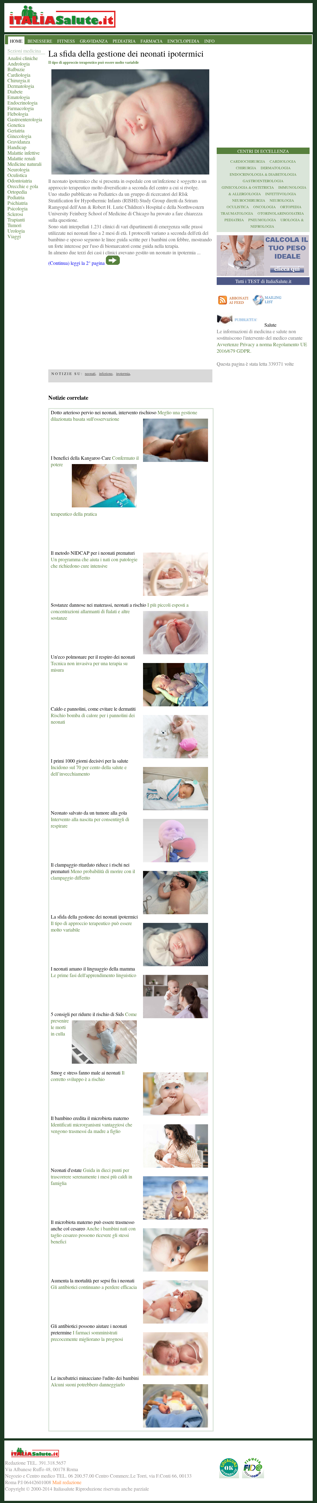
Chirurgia (246, 167)
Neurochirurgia (248, 200)
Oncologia (264, 206)
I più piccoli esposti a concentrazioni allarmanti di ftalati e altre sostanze (120, 611)
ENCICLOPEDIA (183, 41)
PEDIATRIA (124, 41)
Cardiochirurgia (247, 161)
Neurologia (18, 169)
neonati (90, 373)
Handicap (16, 147)
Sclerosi (15, 214)
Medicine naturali (24, 164)
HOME (16, 41)
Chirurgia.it (18, 80)
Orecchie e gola (22, 186)
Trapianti (16, 219)
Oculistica (17, 175)
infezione (105, 373)
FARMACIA (152, 41)
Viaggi (14, 236)
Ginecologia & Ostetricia (248, 187)
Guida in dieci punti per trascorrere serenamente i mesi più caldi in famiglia (91, 1176)
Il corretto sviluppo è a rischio (87, 1075)
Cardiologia (18, 74)
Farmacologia (20, 108)
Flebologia (17, 113)
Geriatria (15, 130)
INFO (209, 41)
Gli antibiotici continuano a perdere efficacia (94, 1287)
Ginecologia (19, 136)
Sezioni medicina (24, 50)
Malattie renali (21, 158)
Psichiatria (17, 203)
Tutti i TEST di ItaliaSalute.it (263, 281)
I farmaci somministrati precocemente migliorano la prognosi (87, 1335)
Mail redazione (66, 1482)
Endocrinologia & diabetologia (263, 174)
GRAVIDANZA (94, 41)
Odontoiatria (19, 180)
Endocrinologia (22, 102)
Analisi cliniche (22, 58)
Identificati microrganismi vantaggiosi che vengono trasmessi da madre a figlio (91, 1127)
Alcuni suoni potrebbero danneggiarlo (88, 1384)
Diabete (15, 91)
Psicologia (17, 208)
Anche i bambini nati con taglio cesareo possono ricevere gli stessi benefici (93, 1235)
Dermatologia (20, 86)
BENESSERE (40, 41)
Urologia (16, 230)
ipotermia (123, 373)
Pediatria (15, 197)
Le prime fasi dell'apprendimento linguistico (93, 975)
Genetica (16, 125)
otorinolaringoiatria (281, 213)
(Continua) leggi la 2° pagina (76, 263)
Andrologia (18, 63)
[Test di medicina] (263, 274)
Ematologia (18, 97)
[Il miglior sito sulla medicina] (240, 324)
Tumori (14, 225)
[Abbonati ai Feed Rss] (233, 305)
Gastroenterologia (24, 119)
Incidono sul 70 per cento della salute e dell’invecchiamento (89, 770)
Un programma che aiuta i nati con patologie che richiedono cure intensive (94, 562)
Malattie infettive (23, 152)
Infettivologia (280, 193)
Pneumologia (262, 219)
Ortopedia (17, 191)
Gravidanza (18, 141)
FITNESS (66, 41)
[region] (130, 315)
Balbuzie (16, 69)
